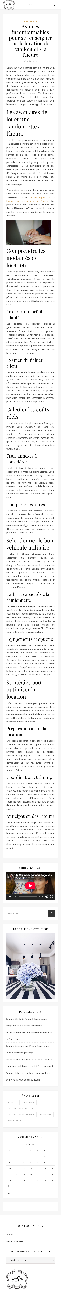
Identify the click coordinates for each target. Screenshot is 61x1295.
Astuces (12, 1102)
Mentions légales (14, 1241)
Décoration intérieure (21, 1114)
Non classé (14, 1120)
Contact (10, 1234)
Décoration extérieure (21, 1108)
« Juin (8, 1193)
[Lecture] (9, 896)
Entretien (46, 1114)
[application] (30, 886)
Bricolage (30, 21)
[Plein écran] (51, 896)
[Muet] (46, 896)
